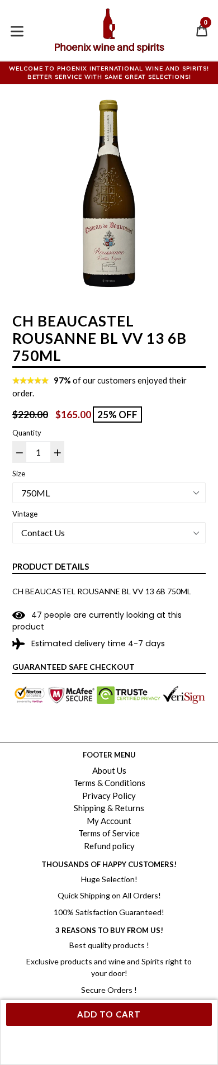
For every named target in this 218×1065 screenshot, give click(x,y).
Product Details (50, 566)
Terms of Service (109, 833)
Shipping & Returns (109, 808)
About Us (109, 770)
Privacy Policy (109, 796)
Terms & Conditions (109, 783)
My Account (109, 821)
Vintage (24, 513)
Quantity (26, 432)
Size (18, 473)
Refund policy (109, 846)
